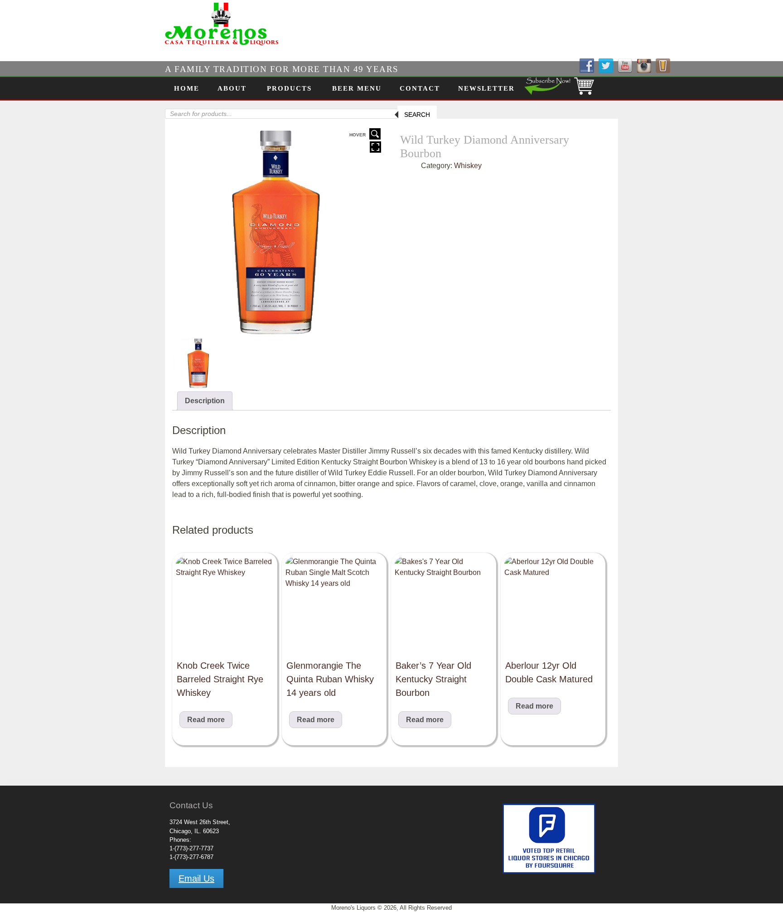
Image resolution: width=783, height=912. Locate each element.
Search (417, 114)
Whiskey (468, 165)
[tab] (204, 400)
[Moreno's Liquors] (193, 46)
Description (205, 401)
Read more (206, 720)
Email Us (196, 878)
